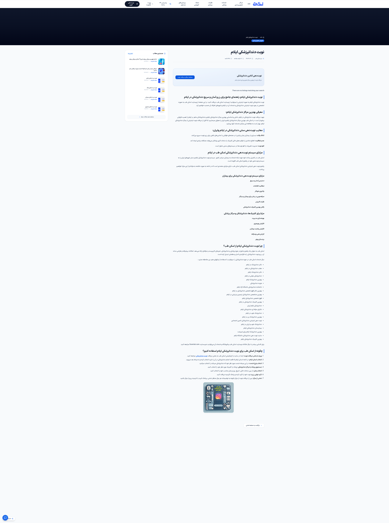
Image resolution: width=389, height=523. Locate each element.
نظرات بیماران (210, 4)
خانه (249, 4)
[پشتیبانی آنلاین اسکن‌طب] (5, 518)
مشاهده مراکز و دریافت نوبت (185, 77)
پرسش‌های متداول (182, 4)
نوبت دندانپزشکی (201, 356)
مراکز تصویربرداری (239, 4)
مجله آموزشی (196, 4)
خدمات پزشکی (224, 4)
